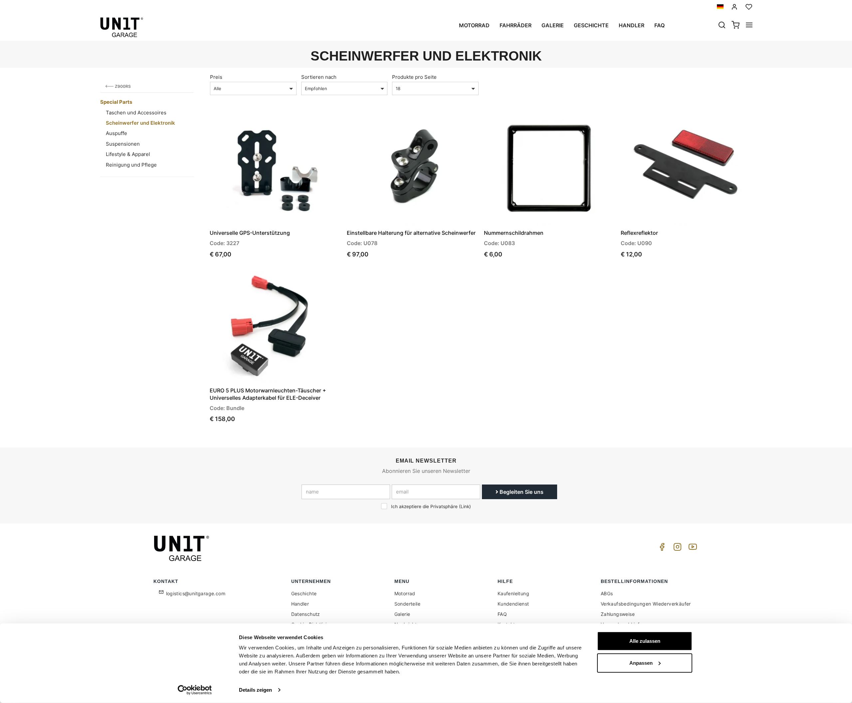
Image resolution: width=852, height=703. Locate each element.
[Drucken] (316, 124)
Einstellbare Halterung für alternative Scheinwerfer (411, 232)
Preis (216, 77)
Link (465, 506)
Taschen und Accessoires (136, 112)
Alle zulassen (644, 641)
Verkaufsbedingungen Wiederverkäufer (646, 604)
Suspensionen (123, 144)
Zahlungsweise (618, 614)
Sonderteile (407, 604)
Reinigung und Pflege (131, 165)
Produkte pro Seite (414, 77)
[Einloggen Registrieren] (734, 6)
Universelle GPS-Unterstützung (250, 232)
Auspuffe (116, 133)
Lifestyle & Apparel (128, 154)
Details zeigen (255, 690)
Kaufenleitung (513, 593)
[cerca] (722, 25)
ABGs (607, 593)
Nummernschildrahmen (513, 232)
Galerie (552, 25)
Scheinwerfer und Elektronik (140, 123)
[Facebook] (661, 548)
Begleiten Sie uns (520, 492)
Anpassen (641, 662)
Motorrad (474, 25)
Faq (659, 25)
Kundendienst (513, 604)
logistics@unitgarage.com (196, 593)
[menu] (749, 25)
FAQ (502, 614)
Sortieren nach (318, 77)
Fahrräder (516, 25)
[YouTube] (691, 548)
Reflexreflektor (639, 232)
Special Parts (116, 102)
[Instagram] (676, 548)
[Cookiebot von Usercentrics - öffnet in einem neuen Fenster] (195, 690)
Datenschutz (305, 614)
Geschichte (591, 25)
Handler (631, 25)
